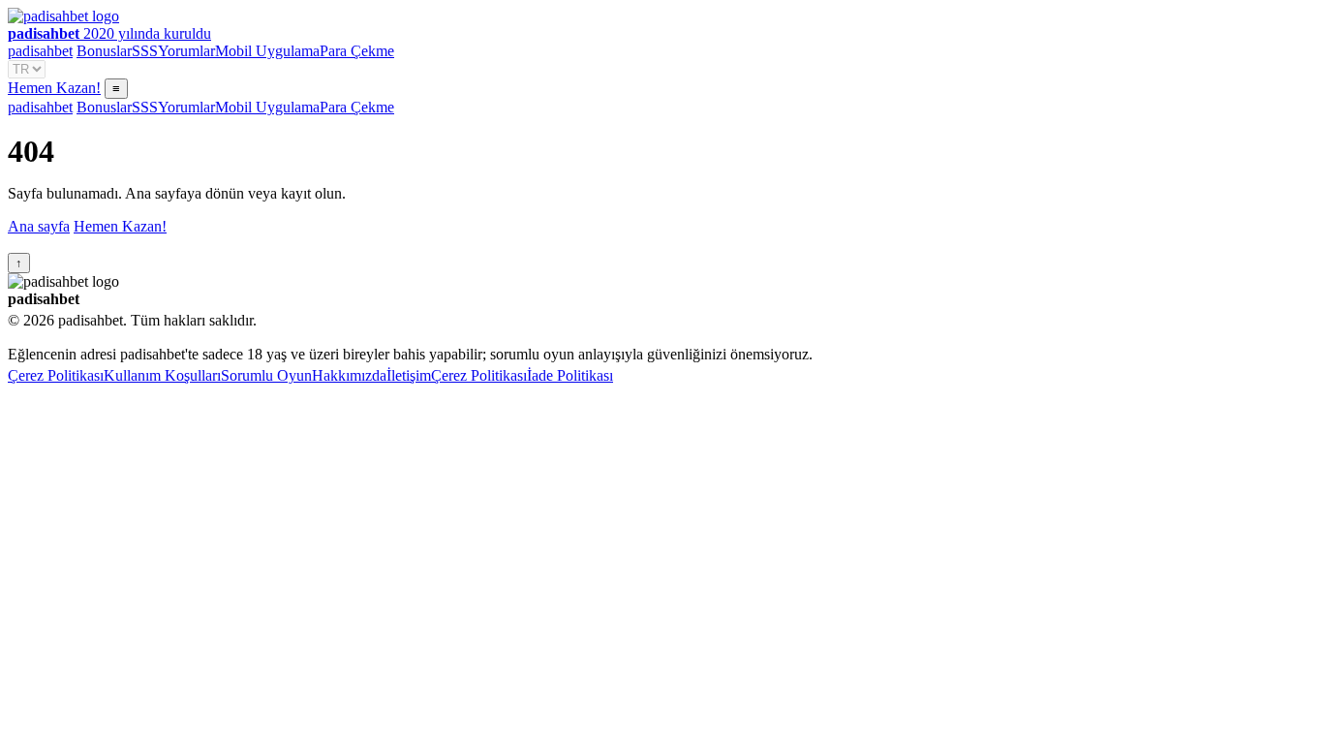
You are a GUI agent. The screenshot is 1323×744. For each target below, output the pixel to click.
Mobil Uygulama (267, 51)
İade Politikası (570, 375)
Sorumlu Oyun (266, 375)
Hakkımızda (349, 375)
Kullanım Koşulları (162, 375)
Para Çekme (357, 51)
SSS (145, 51)
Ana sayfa (39, 226)
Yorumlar (186, 51)
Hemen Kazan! (54, 87)
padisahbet (40, 51)
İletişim (408, 375)
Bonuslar (104, 51)
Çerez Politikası (56, 375)
